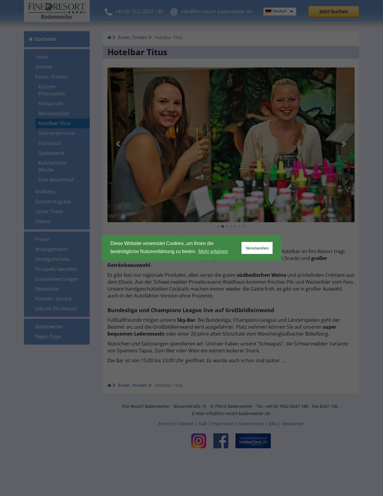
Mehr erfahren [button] (213, 251)
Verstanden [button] (257, 248)
